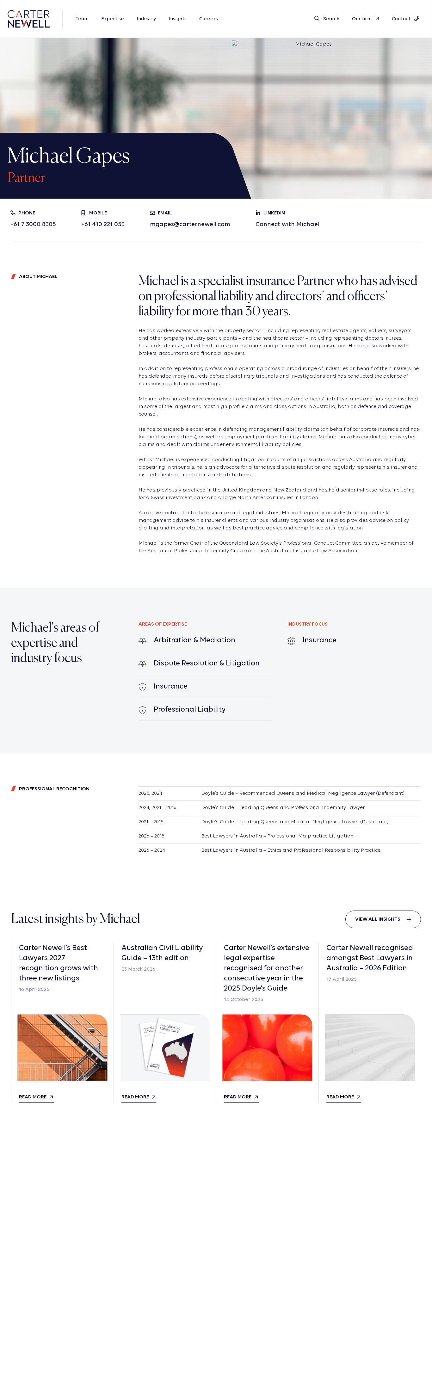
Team (82, 19)
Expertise (112, 19)
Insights (178, 19)
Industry (146, 19)
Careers (208, 19)
